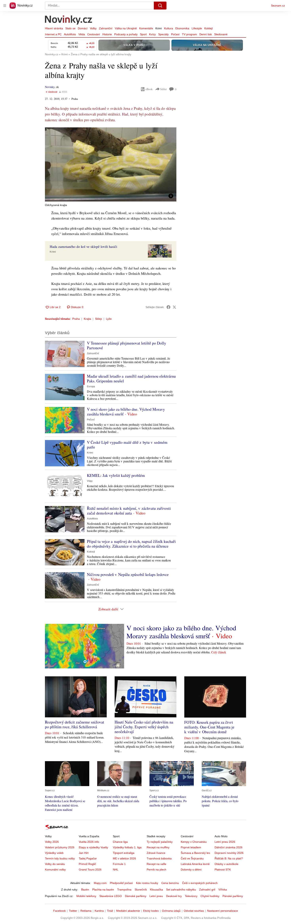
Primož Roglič (87, 864)
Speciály (163, 34)
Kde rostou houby (147, 883)
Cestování (93, 34)
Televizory (191, 896)
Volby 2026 (52, 841)
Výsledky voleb (54, 852)
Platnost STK (223, 869)
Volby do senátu (55, 864)
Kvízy (152, 34)
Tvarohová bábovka (159, 858)
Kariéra (99, 910)
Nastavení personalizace (222, 910)
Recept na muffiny (158, 847)
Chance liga (120, 841)
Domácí (82, 28)
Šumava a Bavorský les (195, 852)
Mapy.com (100, 883)
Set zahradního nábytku (181, 889)
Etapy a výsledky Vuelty (93, 847)
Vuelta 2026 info (89, 841)
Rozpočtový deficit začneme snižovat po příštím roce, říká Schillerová (74, 724)
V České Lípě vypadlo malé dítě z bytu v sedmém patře (127, 445)
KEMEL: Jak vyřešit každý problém (116, 475)
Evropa (91, 386)
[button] (110, 164)
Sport (143, 34)
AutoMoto (70, 34)
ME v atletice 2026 (124, 858)
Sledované (220, 34)
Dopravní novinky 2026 (229, 852)
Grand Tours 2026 (90, 869)
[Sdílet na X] (174, 307)
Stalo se (70, 28)
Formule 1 (119, 864)
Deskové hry (174, 896)
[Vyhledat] (160, 6)
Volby (93, 28)
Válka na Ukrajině (126, 28)
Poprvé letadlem (191, 847)
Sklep (98, 318)
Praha (76, 318)
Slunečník (141, 889)
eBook (149, 89)
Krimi (158, 28)
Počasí (175, 34)
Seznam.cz (278, 5)
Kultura (168, 28)
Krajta (87, 318)
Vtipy (90, 481)
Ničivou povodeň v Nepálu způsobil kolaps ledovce (128, 574)
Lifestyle (197, 28)
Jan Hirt (83, 852)
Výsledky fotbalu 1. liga (127, 847)
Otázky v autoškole (226, 864)
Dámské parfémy (135, 896)
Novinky (49, 87)
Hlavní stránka (54, 28)
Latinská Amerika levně (195, 864)
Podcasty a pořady (126, 34)
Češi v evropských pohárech (200, 883)
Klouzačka (156, 889)
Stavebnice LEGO (110, 896)
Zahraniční (105, 28)
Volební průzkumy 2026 (59, 847)
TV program (189, 34)
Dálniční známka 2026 (228, 847)
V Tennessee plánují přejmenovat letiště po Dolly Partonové (126, 345)
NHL (115, 869)
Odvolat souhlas (194, 910)
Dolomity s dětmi (191, 869)
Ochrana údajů (171, 910)
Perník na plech (156, 869)
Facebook (59, 910)
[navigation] (5, 5)
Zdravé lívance (156, 852)
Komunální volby (55, 869)
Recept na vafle (156, 864)
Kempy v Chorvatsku (194, 841)
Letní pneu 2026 (225, 841)
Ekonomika (182, 28)
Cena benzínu (170, 883)
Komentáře (146, 28)
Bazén (85, 889)
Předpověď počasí (121, 883)
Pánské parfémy (233, 896)
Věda (81, 34)
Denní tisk (205, 34)
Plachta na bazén (103, 889)
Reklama (85, 910)
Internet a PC (53, 34)
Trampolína (124, 889)
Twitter (73, 910)
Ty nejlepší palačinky (160, 841)
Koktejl (208, 28)
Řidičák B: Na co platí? (229, 858)
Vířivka (222, 889)
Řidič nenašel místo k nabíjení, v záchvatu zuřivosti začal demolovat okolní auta (129, 511)
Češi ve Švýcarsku (192, 858)
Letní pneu (156, 896)
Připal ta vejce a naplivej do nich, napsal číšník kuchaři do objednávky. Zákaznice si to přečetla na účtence (131, 544)
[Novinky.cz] (68, 20)
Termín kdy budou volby (60, 858)
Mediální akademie (128, 910)
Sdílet (163, 89)
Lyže (109, 318)
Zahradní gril (207, 889)
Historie (107, 34)
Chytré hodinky (210, 896)
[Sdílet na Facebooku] (168, 307)
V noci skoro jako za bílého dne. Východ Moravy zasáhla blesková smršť (126, 412)
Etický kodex (151, 910)
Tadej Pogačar (88, 858)
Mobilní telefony (86, 896)
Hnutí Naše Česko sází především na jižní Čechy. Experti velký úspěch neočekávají (144, 726)
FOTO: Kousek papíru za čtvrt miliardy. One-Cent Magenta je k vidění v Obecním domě (209, 727)
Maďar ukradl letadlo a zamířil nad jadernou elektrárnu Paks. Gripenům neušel (131, 378)
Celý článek (218, 652)
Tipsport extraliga (123, 852)
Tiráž (110, 910)
